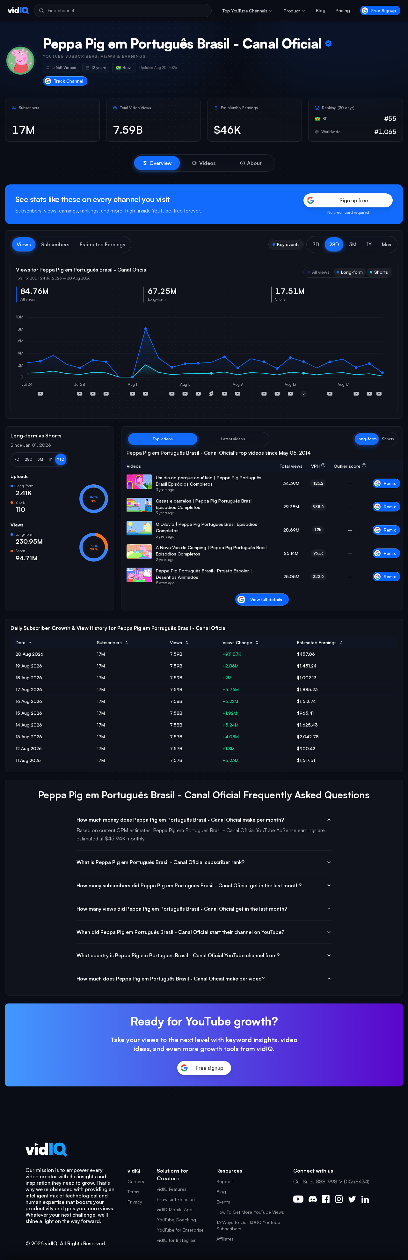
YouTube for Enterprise (180, 1230)
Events (223, 1201)
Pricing (343, 10)
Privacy (134, 1201)
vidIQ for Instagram (176, 1240)
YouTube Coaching (176, 1219)
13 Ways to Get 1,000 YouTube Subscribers (248, 1225)
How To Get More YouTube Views (250, 1212)
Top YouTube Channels (244, 10)
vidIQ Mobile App (175, 1209)
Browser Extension (176, 1199)
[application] (204, 358)
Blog (320, 10)
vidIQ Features (171, 1189)
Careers (135, 1181)
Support (225, 1181)
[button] (316, 244)
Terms (133, 1191)
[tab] (157, 163)
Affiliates (225, 1238)
